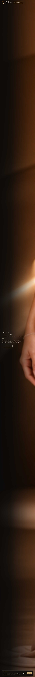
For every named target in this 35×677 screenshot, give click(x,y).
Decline (24, 673)
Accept (29, 673)
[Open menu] (24, 2)
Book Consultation (17, 2)
